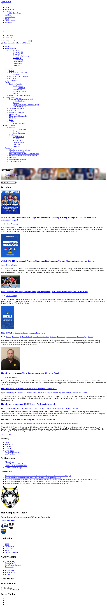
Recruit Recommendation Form (15, 464)
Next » (11, 434)
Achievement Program (16, 112)
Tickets (11, 122)
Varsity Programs (10, 48)
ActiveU (12, 127)
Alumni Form (9, 462)
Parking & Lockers (19, 91)
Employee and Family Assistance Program (23, 155)
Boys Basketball (18, 137)
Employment (9, 35)
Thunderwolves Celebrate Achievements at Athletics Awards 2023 (29, 389)
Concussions (13, 157)
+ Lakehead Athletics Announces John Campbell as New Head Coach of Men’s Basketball (38, 476)
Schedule (8, 448)
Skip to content (6, 2)
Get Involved (9, 547)
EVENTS (12, 78)
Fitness (11, 71)
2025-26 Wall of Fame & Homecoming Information (23, 333)
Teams (7, 545)
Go (30, 41)
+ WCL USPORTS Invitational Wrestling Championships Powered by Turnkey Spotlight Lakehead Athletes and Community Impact (51, 479)
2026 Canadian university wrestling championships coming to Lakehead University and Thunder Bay (44, 292)
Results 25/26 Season (12, 452)
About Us (12, 110)
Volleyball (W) (18, 63)
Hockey (16, 139)
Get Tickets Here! (19, 101)
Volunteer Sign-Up (19, 106)
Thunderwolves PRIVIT (17, 152)
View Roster (9, 444)
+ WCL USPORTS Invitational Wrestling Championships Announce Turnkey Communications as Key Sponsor (44, 481)
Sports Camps (13, 135)
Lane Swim (21, 88)
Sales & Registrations (12, 552)
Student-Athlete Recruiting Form (16, 466)
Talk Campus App (15, 161)
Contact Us (8, 37)
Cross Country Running (21, 56)
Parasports (16, 74)
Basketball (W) (18, 54)
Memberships (17, 90)
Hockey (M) (17, 58)
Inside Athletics (10, 20)
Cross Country (38, 337)
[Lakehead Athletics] (15, 43)
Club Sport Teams (15, 13)
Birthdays (16, 131)
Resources (8, 22)
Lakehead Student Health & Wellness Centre (24, 154)
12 (7, 434)
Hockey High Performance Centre (20, 95)
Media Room (13, 118)
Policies (15, 93)
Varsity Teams (9, 9)
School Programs (19, 133)
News (7, 19)
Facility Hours (18, 86)
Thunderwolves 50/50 (16, 108)
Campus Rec (9, 11)
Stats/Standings (10, 454)
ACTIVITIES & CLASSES (18, 76)
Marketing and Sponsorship (18, 116)
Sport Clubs (13, 80)
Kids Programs (10, 17)
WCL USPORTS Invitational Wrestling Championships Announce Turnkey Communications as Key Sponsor (48, 261)
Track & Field (18, 61)
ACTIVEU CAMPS (20, 129)
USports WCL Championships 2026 (21, 99)
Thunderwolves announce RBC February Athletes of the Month (28, 404)
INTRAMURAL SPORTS (18, 73)
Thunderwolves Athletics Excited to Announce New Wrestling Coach (30, 373)
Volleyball (16, 144)
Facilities (8, 15)
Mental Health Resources (17, 159)
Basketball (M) (18, 52)
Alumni (8, 337)
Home (7, 7)
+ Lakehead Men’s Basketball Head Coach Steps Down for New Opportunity (33, 478)
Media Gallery (10, 450)
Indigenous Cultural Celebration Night (26, 105)
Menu (3, 165)
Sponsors (16, 103)
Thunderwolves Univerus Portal (19, 150)
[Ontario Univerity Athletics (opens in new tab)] (5, 528)
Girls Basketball (18, 140)
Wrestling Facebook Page (13, 468)
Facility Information (15, 84)
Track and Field (18, 142)
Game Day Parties (19, 123)
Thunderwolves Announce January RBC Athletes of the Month (28, 419)
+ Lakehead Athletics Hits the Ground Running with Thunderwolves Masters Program (36, 483)
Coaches (8, 446)
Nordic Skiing (18, 60)
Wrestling (16, 65)
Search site (4, 41)
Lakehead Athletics (11, 175)
